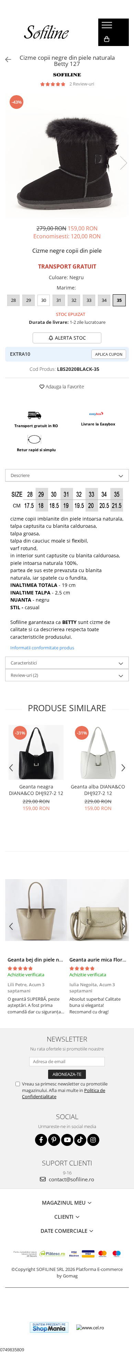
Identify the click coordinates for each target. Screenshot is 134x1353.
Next (123, 163)
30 (43, 300)
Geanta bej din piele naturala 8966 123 (53, 959)
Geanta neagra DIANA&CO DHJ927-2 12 (36, 789)
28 (13, 300)
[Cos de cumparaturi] (106, 39)
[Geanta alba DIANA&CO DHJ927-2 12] (97, 752)
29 (28, 300)
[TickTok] (80, 1140)
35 (119, 300)
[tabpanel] (67, 156)
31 (58, 300)
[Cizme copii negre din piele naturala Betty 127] (67, 156)
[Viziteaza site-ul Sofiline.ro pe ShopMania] (49, 1327)
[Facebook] (41, 1140)
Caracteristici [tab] (24, 663)
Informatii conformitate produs (42, 648)
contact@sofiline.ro (70, 1179)
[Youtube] (67, 1140)
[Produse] (108, 27)
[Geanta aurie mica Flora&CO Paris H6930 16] (98, 910)
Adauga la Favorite (64, 386)
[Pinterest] (54, 1140)
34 (104, 300)
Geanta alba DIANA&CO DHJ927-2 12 (98, 789)
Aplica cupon (108, 354)
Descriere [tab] (20, 475)
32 (73, 300)
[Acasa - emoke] (46, 32)
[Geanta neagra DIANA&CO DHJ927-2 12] (36, 752)
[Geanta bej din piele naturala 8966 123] (36, 910)
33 (89, 300)
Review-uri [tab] (24, 675)
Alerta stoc (70, 337)
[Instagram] (93, 1140)
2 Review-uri (81, 84)
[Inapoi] (5, 59)
